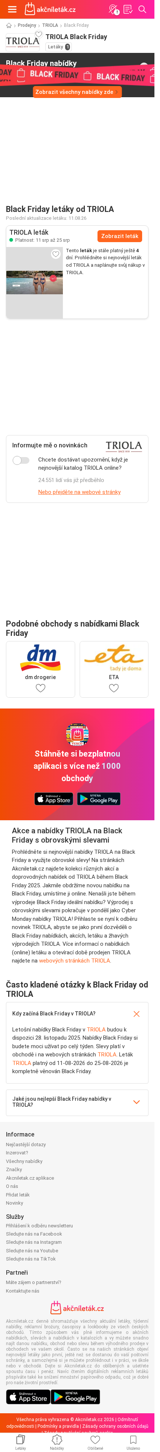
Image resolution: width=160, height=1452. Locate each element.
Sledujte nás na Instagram (34, 1242)
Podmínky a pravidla (58, 1426)
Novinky (14, 1203)
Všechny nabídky (24, 1161)
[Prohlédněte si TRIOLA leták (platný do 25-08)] (34, 282)
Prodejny (27, 25)
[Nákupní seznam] (128, 9)
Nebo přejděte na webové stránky (79, 492)
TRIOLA (50, 25)
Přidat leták (18, 1195)
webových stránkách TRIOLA (74, 960)
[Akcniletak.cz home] (50, 9)
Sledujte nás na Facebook (34, 1234)
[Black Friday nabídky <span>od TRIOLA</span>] (144, 67)
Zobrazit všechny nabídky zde (74, 92)
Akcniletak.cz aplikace (30, 1178)
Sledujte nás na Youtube (32, 1250)
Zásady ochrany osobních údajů (115, 1426)
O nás (12, 1186)
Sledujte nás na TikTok (31, 1259)
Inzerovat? (17, 1152)
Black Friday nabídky (41, 66)
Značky (14, 1169)
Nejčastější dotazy (26, 1144)
